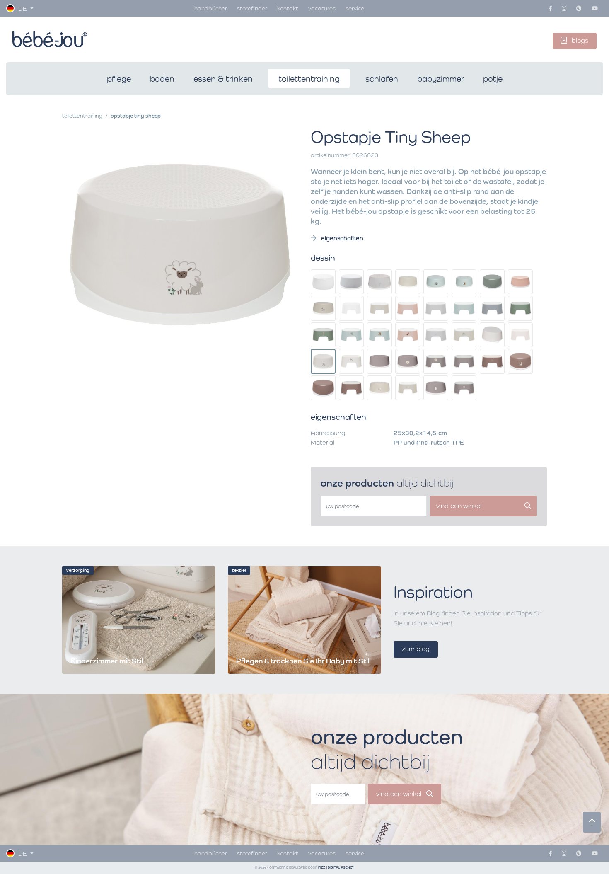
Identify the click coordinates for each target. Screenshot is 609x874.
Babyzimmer (440, 79)
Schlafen (381, 79)
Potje (493, 79)
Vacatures (322, 8)
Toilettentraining (309, 79)
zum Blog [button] (416, 649)
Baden (162, 79)
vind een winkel (399, 794)
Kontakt (287, 8)
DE (23, 8)
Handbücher (210, 8)
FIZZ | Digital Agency (336, 867)
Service (355, 8)
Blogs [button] (579, 40)
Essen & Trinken (223, 79)
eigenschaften (341, 238)
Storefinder (252, 8)
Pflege (119, 79)
